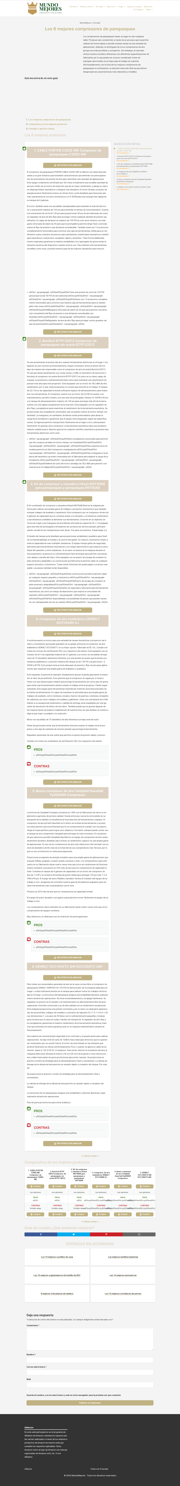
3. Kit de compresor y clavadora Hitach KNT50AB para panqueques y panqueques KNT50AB (134, 165)
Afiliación (28, 1469)
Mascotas (148, 7)
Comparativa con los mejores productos (47, 124)
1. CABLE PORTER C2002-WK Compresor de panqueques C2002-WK (134, 149)
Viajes (148, 10)
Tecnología (137, 10)
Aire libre (73, 7)
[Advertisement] (90, 100)
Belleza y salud (86, 7)
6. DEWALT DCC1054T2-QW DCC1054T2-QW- (134, 187)
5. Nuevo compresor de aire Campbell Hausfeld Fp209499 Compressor (134, 180)
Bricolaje (99, 7)
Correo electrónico (37, 1367)
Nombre (31, 1354)
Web (29, 1379)
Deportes (110, 7)
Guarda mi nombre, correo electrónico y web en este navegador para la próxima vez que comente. (74, 1395)
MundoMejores (86, 23)
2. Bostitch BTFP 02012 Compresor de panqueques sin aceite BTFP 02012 (134, 157)
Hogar (120, 7)
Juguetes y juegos (134, 7)
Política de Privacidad (99, 1469)
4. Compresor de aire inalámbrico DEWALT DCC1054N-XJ (132, 173)
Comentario (33, 1325)
